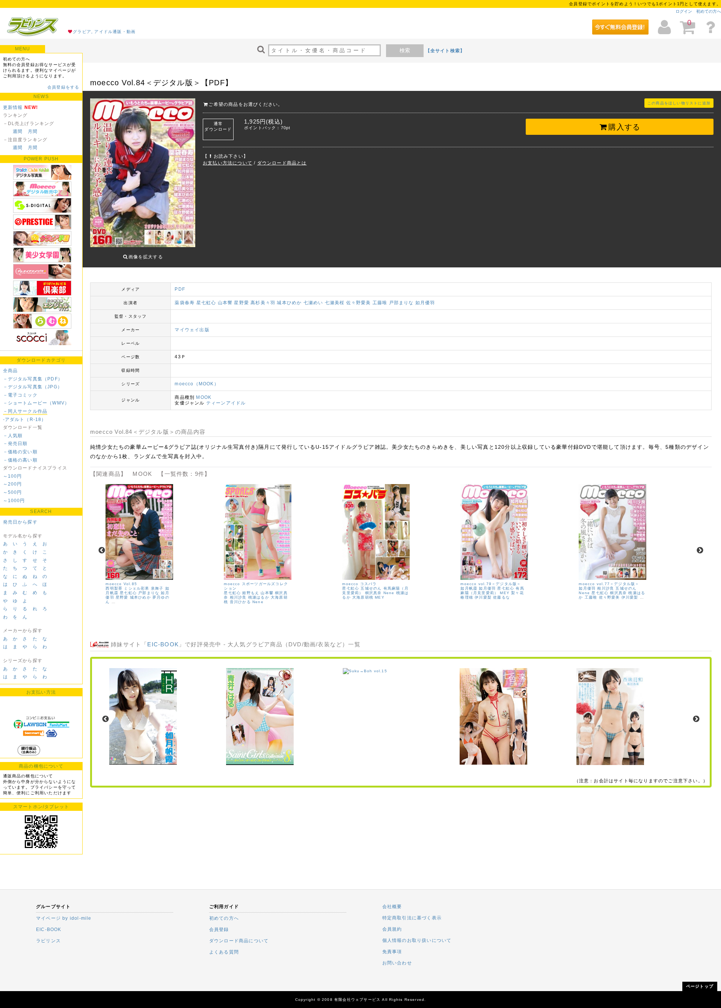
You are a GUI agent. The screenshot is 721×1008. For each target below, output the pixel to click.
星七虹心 (206, 302)
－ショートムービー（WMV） (36, 403)
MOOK (203, 397)
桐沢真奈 (373, 593)
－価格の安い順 (20, 451)
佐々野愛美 (358, 302)
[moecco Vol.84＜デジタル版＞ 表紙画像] (142, 173)
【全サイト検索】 (445, 50)
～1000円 (14, 500)
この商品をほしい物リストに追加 (678, 103)
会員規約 (392, 929)
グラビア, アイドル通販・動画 (104, 31)
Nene (258, 602)
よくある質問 (224, 952)
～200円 (12, 484)
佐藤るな (501, 597)
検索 (405, 50)
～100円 (12, 476)
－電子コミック (20, 395)
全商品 (10, 370)
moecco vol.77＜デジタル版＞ (609, 584)
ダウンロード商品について (238, 940)
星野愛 (241, 302)
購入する (624, 127)
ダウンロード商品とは (282, 163)
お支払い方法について (227, 163)
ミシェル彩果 (136, 588)
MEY (380, 597)
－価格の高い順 (20, 460)
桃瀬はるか (258, 597)
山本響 (225, 302)
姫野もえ (250, 593)
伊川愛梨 (483, 597)
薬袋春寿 (185, 302)
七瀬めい (313, 302)
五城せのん (371, 588)
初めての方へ (708, 11)
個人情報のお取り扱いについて (417, 940)
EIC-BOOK (163, 644)
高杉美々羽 (262, 302)
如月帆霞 (468, 588)
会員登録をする (63, 87)
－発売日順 (15, 443)
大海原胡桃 (362, 597)
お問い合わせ (397, 963)
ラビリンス (48, 940)
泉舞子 (157, 588)
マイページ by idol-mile (64, 918)
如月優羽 (425, 302)
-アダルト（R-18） (25, 419)
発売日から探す (20, 522)
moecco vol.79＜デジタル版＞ (490, 584)
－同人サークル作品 (25, 411)
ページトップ (699, 986)
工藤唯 (380, 302)
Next (700, 550)
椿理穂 (466, 597)
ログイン (684, 11)
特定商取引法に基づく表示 (412, 917)
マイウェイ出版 (192, 329)
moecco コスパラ (359, 584)
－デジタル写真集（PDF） (33, 379)
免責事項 (392, 951)
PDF (180, 289)
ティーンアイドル (226, 403)
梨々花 (517, 593)
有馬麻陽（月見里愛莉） (492, 590)
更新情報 (13, 107)
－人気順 (13, 435)
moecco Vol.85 (121, 584)
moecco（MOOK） (197, 383)
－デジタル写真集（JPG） (33, 386)
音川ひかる (240, 602)
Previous (102, 550)
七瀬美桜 (335, 302)
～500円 (12, 492)
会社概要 (392, 906)
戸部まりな (401, 302)
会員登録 (219, 929)
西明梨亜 (114, 588)
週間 (18, 131)
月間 (33, 131)
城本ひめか (289, 302)
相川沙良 (238, 597)
